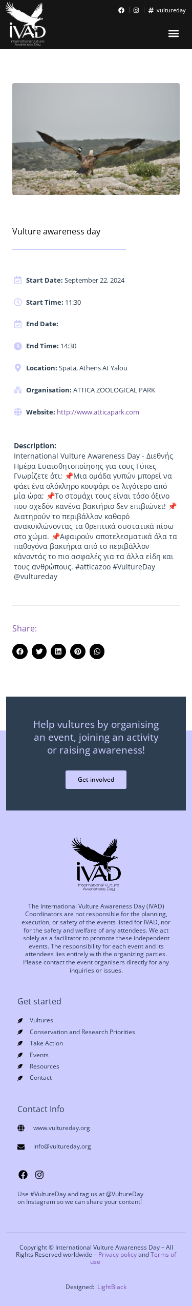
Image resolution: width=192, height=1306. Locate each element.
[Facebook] (23, 1174)
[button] (173, 33)
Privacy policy (117, 1254)
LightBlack (111, 1286)
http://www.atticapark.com (98, 412)
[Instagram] (39, 1174)
